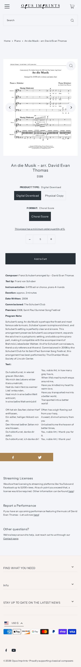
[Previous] (10, 107)
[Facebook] (6, 651)
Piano (17, 40)
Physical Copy (54, 195)
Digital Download (27, 195)
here (71, 491)
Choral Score (39, 216)
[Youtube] (14, 651)
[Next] (71, 107)
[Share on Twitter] (39, 457)
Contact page (10, 538)
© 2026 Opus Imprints (15, 660)
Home (7, 40)
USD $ (15, 623)
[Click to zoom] (71, 65)
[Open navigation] (7, 6)
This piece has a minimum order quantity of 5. (40, 229)
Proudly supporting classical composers (51, 660)
